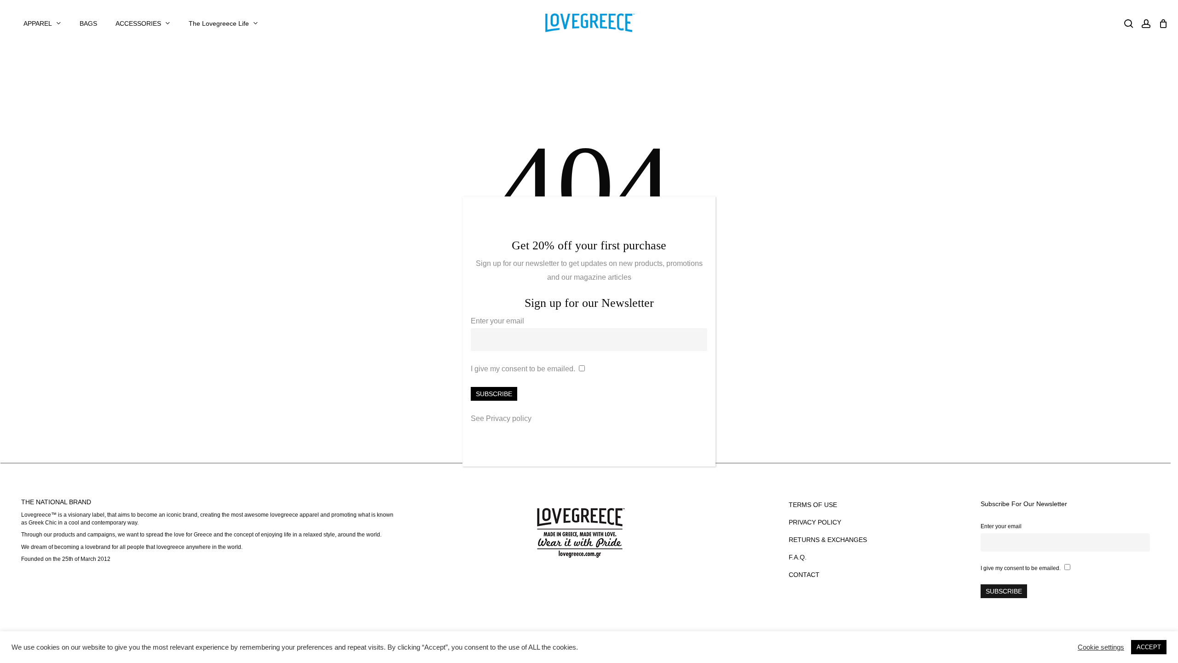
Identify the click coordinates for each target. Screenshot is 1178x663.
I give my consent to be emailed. (523, 369)
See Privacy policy (501, 418)
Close (704, 208)
